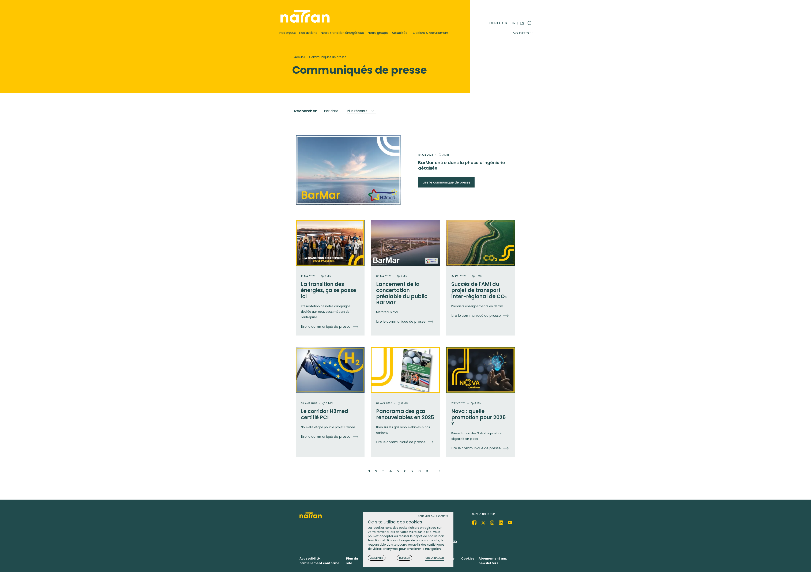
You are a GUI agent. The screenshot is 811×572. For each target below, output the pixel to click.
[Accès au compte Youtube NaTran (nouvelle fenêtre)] (510, 522)
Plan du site (352, 560)
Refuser (404, 558)
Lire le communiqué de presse (446, 182)
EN (522, 23)
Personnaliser (434, 558)
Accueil (299, 57)
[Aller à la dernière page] (438, 471)
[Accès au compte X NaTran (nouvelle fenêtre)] (483, 522)
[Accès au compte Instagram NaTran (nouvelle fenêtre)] (492, 522)
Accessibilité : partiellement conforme (319, 560)
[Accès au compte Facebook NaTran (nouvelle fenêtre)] (474, 522)
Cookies (467, 558)
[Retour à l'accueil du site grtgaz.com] (306, 16)
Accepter (376, 558)
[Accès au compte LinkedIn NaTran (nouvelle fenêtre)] (501, 522)
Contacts (498, 22)
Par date (331, 111)
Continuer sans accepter (433, 516)
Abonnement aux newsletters (493, 560)
